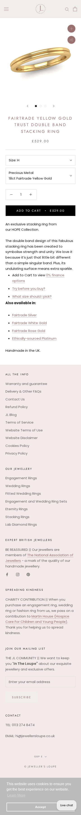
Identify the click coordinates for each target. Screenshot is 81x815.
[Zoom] (71, 29)
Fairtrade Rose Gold (28, 330)
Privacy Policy (16, 453)
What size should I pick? (32, 296)
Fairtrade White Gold (29, 323)
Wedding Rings (17, 485)
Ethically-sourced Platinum (34, 338)
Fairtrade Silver (24, 315)
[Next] (53, 106)
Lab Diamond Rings (21, 524)
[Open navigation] (6, 9)
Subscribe (21, 697)
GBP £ (38, 756)
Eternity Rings (16, 509)
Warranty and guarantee (26, 383)
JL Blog (11, 414)
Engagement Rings (21, 478)
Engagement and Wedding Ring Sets (36, 501)
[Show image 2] (41, 106)
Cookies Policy (17, 445)
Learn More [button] (16, 795)
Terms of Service (19, 422)
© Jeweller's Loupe (40, 766)
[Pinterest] (28, 574)
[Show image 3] (45, 106)
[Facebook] (7, 574)
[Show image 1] (36, 106)
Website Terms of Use (24, 430)
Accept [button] (40, 807)
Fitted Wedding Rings (23, 493)
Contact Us (15, 399)
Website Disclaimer (21, 437)
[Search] (67, 9)
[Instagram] (17, 574)
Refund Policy (16, 406)
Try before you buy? (28, 288)
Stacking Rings (17, 516)
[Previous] (27, 106)
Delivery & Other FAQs (23, 391)
